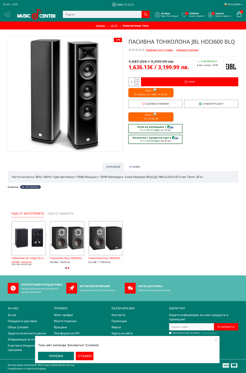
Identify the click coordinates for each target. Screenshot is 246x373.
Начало (100, 25)
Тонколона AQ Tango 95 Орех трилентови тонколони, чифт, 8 (28, 258)
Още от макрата (60, 214)
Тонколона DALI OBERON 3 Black (105, 258)
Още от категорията (27, 214)
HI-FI (114, 25)
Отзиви (134, 166)
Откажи (85, 356)
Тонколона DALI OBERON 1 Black (67, 258)
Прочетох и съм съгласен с (195, 332)
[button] (66, 268)
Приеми (56, 356)
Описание (113, 166)
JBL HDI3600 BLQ (30, 187)
